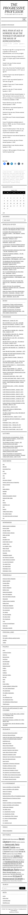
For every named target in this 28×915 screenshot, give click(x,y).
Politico (4, 668)
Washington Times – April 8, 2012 (10, 422)
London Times (6, 544)
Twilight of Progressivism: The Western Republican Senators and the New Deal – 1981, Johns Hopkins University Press (14, 311)
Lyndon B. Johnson (17, 857)
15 (23, 200)
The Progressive (6, 619)
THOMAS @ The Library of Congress (11, 777)
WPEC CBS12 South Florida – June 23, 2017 (13, 429)
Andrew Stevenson (19, 172)
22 (23, 203)
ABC (4, 464)
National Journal (6, 666)
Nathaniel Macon (15, 178)
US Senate (19, 878)
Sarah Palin (19, 872)
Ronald (16, 43)
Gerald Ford (8, 853)
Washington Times (7, 571)
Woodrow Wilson (14, 880)
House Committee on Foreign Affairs (11, 787)
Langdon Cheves (6, 178)
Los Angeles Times (7, 546)
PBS (4, 507)
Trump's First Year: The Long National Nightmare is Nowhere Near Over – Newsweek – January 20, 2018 (14, 287)
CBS (4, 475)
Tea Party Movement (15, 874)
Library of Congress (7, 791)
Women (8, 880)
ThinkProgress (6, 704)
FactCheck (5, 659)
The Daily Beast (6, 690)
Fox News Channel (15, 849)
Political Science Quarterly (9, 601)
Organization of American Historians (11, 763)
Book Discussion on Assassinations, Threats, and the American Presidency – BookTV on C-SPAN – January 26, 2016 (13, 438)
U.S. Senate (5, 820)
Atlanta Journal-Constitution (9, 526)
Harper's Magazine (7, 587)
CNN (4, 478)
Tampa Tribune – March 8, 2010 (10, 407)
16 (4, 203)
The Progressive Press (8, 699)
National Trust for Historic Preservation (12, 757)
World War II (19, 880)
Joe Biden (17, 856)
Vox (3, 518)
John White (12, 176)
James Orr (16, 175)
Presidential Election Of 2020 (10, 865)
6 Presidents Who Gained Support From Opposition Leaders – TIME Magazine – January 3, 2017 (14, 233)
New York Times (6, 550)
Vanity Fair (5, 625)
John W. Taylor (6, 176)
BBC (4, 471)
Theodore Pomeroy (15, 182)
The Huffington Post (7, 697)
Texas (23, 874)
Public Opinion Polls (14, 867)
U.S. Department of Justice (9, 811)
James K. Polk (10, 175)
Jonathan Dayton (19, 176)
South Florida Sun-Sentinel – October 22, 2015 (13, 401)
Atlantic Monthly (6, 581)
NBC (4, 500)
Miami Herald (6, 548)
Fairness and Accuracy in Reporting (11, 482)
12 (14, 200)
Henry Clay (12, 173)
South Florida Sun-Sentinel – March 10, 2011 (13, 392)
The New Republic (7, 614)
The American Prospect (8, 608)
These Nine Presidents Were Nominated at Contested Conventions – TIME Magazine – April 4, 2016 (14, 277)
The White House (7, 809)
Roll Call (4, 677)
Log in (4, 896)
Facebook (5, 636)
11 (10, 200)
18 (10, 203)
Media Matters (6, 489)
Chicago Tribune (6, 530)
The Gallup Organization (8, 693)
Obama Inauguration (7, 830)
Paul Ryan (22, 178)
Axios (4, 650)
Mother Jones (6, 590)
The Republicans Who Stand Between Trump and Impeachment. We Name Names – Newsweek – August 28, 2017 (13, 262)
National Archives (7, 793)
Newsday (5, 553)
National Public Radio (8, 498)
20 (17, 203)
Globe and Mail (6, 535)
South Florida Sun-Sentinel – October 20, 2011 (13, 398)
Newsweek (5, 599)
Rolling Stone (6, 603)
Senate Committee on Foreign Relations (12, 802)
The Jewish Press (7, 564)
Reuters (4, 509)
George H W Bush (14, 851)
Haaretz (4, 537)
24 (7, 206)
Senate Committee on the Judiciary (11, 805)
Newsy (4, 502)
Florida (9, 849)
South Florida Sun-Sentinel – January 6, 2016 (13, 389)
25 (10, 206)
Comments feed (6, 900)
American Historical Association (10, 733)
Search (22, 888)
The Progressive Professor (14, 8)
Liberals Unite (6, 663)
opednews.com (6, 505)
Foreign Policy (6, 585)
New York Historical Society (9, 759)
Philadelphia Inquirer (7, 555)
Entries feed (5, 898)
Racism (20, 867)
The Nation (5, 612)
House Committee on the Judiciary (11, 789)
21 (20, 203)
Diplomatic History (7, 743)
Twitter (4, 642)
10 (7, 200)
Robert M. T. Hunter (14, 179)
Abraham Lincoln (6, 839)
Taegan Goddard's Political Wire (10, 686)
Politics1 (5, 670)
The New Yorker (6, 616)
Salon (4, 679)
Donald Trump (9, 847)
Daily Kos (5, 655)
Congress (18, 842)
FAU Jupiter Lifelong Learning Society (11, 638)
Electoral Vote (6, 657)
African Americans (14, 839)
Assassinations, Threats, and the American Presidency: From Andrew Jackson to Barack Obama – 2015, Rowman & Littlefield (13, 306)
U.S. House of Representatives (10, 818)
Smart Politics (6, 684)
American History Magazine (9, 578)
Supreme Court (6, 874)
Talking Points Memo (8, 511)
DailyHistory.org (6, 741)
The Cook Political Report (9, 688)
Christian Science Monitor (9, 533)
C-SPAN (4, 473)
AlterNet (5, 466)
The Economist (6, 610)
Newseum (5, 800)
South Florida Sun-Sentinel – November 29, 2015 (14, 396)
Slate (4, 681)
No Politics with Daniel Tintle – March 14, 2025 (13, 378)
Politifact (5, 672)
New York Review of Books (9, 596)
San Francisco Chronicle (8, 557)
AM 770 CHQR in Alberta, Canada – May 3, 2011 (14, 345)
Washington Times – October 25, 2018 (12, 427)
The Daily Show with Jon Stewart (10, 516)
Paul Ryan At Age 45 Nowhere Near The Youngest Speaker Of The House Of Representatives (14, 36)
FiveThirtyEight (6, 661)
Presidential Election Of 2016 (12, 864)
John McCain (9, 857)
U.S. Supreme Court (7, 823)
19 (14, 203)
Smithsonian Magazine (8, 605)
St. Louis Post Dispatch (8, 562)
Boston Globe (6, 528)
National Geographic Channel (9, 496)
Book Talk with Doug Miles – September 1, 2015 (14, 351)
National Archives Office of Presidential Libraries (14, 796)
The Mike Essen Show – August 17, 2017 (12, 416)
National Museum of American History (12, 798)
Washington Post (7, 568)
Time (4, 621)
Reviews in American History (9, 768)
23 (4, 206)
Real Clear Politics (7, 675)
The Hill (4, 695)
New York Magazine (7, 594)
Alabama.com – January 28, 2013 (10, 320)
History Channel (6, 484)
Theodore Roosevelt (7, 876)
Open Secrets (6, 761)
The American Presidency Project (10, 770)
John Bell (21, 175)
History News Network (8, 717)
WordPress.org (6, 903)
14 (20, 200)
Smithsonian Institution (8, 807)
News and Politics (8, 172)
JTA (3, 487)
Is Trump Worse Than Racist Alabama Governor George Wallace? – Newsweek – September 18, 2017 (14, 246)
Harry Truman (15, 853)
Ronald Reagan (11, 872)
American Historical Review (9, 735)
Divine (10, 912)
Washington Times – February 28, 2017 (12, 425)
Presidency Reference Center (9, 765)
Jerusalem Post (6, 539)
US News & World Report (8, 623)
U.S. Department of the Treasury (10, 816)
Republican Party (11, 869)
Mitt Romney (7, 859)
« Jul (4, 212)
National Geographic (7, 592)
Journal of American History (9, 748)
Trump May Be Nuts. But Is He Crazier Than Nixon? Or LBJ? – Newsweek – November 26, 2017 (13, 282)
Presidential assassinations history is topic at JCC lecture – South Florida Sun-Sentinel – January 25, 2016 (14, 382)
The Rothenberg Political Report (10, 702)
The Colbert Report (7, 513)
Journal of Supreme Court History (10, 750)
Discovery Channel (7, 480)
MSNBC (4, 493)
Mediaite (5, 491)
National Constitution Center (9, 754)
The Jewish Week (7, 566)
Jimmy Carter (10, 856)
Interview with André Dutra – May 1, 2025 (12, 376)
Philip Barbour (6, 179)
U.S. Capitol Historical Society (9, 779)
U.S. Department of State (8, 814)
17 (7, 203)
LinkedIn (5, 640)
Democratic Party (12, 844)
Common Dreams (7, 652)
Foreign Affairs (6, 583)
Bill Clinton (12, 842)
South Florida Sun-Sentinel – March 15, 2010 (13, 394)
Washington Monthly (7, 628)
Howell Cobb (18, 173)
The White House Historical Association (12, 774)
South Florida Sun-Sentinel (9, 559)
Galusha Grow (6, 173)
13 (17, 200)
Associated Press (7, 469)
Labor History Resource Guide (10, 752)
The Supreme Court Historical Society (11, 772)
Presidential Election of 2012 (14, 862)
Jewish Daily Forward (7, 541)
